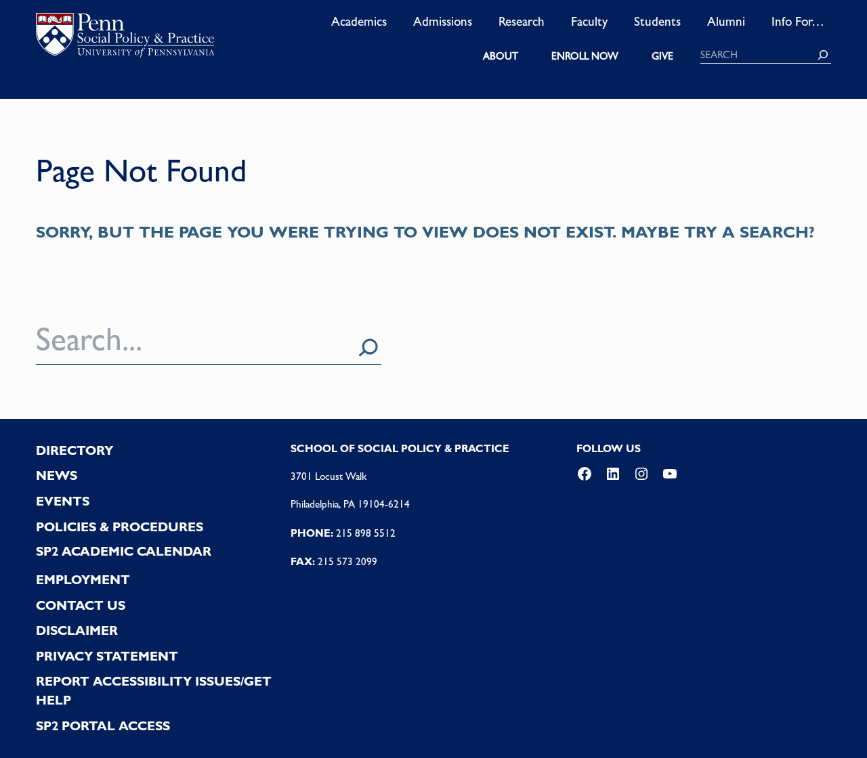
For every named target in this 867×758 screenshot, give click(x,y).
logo (125, 38)
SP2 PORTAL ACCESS (103, 726)
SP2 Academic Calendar (123, 551)
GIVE (662, 56)
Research (522, 21)
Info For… (797, 21)
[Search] (823, 55)
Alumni (726, 21)
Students (657, 21)
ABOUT (500, 56)
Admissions (442, 21)
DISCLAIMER (77, 630)
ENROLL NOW (584, 56)
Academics (359, 21)
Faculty (589, 21)
